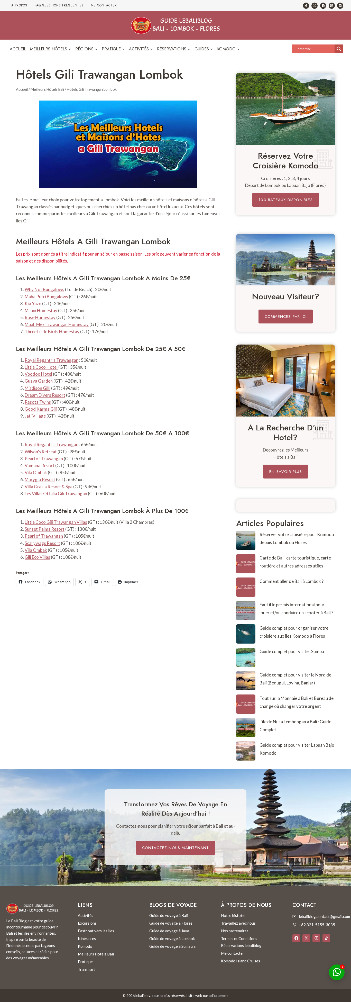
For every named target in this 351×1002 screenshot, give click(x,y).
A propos (19, 5)
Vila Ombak (36, 472)
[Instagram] (332, 6)
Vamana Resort (39, 465)
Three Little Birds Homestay (52, 331)
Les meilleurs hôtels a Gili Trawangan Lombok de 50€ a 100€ (102, 433)
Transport (86, 969)
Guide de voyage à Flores (170, 923)
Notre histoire (233, 915)
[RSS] (340, 6)
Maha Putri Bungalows (46, 296)
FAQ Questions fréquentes (59, 5)
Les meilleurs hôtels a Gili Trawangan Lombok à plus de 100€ (102, 510)
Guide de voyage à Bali (168, 915)
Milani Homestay (41, 310)
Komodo (85, 946)
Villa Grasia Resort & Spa (48, 486)
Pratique (85, 961)
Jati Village (35, 416)
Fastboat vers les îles (96, 930)
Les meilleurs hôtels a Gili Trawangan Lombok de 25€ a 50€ (101, 348)
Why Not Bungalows (44, 289)
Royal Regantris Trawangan (51, 360)
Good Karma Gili (41, 409)
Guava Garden (39, 381)
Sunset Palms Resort (44, 529)
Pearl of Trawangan (44, 458)
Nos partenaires (234, 930)
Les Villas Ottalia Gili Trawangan (56, 493)
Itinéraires (87, 938)
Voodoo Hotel (38, 374)
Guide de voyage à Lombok (172, 938)
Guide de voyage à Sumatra (172, 946)
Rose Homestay (40, 317)
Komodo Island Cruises (240, 961)
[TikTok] (306, 6)
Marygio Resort (40, 479)
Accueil (18, 49)
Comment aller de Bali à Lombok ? (292, 581)
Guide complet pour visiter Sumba (292, 651)
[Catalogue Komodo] (285, 109)
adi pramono (218, 995)
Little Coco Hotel (41, 367)
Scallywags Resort (42, 543)
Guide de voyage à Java (169, 930)
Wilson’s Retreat (41, 451)
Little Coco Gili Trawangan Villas (56, 522)
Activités (85, 915)
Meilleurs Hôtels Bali (96, 954)
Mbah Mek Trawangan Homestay (57, 324)
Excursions (87, 923)
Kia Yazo (33, 303)
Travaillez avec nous (238, 923)
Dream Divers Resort (45, 395)
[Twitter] (314, 6)
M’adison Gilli (37, 388)
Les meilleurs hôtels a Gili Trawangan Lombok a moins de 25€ (103, 278)
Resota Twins (38, 402)
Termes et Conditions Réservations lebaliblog (241, 942)
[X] (306, 938)
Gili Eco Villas (37, 557)
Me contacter (104, 5)
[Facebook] (323, 6)
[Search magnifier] (339, 48)
